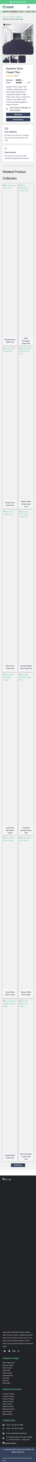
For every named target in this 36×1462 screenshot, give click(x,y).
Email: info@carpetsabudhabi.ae (16, 1433)
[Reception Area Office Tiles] (10, 185)
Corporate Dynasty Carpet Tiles (26, 830)
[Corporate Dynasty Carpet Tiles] (26, 675)
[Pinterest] (9, 1351)
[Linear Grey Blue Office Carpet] (10, 675)
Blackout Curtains (8, 1406)
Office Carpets (15, 17)
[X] (14, 1351)
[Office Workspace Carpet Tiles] (26, 185)
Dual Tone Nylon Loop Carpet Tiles (26, 1156)
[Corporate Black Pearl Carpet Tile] (26, 512)
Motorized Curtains (9, 1409)
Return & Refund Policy (9, 1458)
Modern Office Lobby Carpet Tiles (26, 504)
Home (5, 17)
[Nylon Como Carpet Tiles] (10, 512)
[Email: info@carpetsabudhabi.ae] (4, 1433)
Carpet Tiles (6, 1370)
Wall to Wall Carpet (8, 1363)
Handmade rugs (8, 1375)
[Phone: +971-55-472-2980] (4, 1425)
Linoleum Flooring (8, 1396)
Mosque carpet (7, 1373)
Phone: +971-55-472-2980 (14, 1425)
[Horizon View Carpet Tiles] (10, 349)
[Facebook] (5, 1351)
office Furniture (7, 1404)
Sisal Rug (6, 1380)
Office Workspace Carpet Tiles (26, 340)
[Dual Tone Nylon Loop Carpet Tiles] (26, 1001)
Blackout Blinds (7, 1414)
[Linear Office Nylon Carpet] (10, 838)
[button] (28, 7)
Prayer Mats (6, 1383)
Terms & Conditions (21, 1458)
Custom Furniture (8, 1401)
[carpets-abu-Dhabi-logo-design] (8, 7)
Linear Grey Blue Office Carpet (10, 830)
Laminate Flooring (8, 1394)
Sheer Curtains (7, 1411)
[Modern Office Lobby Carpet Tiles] (26, 349)
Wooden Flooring (8, 1399)
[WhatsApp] (18, 1351)
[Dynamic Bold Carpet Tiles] (10, 1001)
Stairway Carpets (8, 1365)
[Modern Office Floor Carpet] (26, 838)
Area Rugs (6, 1378)
